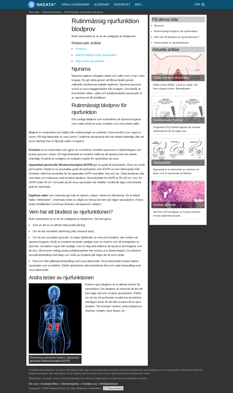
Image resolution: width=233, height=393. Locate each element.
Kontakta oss (89, 383)
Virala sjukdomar (75, 4)
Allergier (101, 4)
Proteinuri (81, 48)
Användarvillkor (49, 383)
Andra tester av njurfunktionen (171, 42)
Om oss (33, 383)
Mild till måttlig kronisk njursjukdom (96, 54)
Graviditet (122, 4)
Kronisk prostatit (164, 205)
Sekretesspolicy (70, 383)
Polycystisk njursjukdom (89, 61)
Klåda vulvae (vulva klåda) (171, 77)
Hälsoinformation (52, 12)
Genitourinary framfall (168, 120)
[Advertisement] (49, 72)
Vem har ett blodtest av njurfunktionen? (176, 37)
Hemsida (34, 12)
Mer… (139, 4)
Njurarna (159, 25)
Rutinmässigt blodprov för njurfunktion (176, 31)
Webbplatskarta (109, 383)
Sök (197, 4)
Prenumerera (115, 388)
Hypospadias (162, 162)
